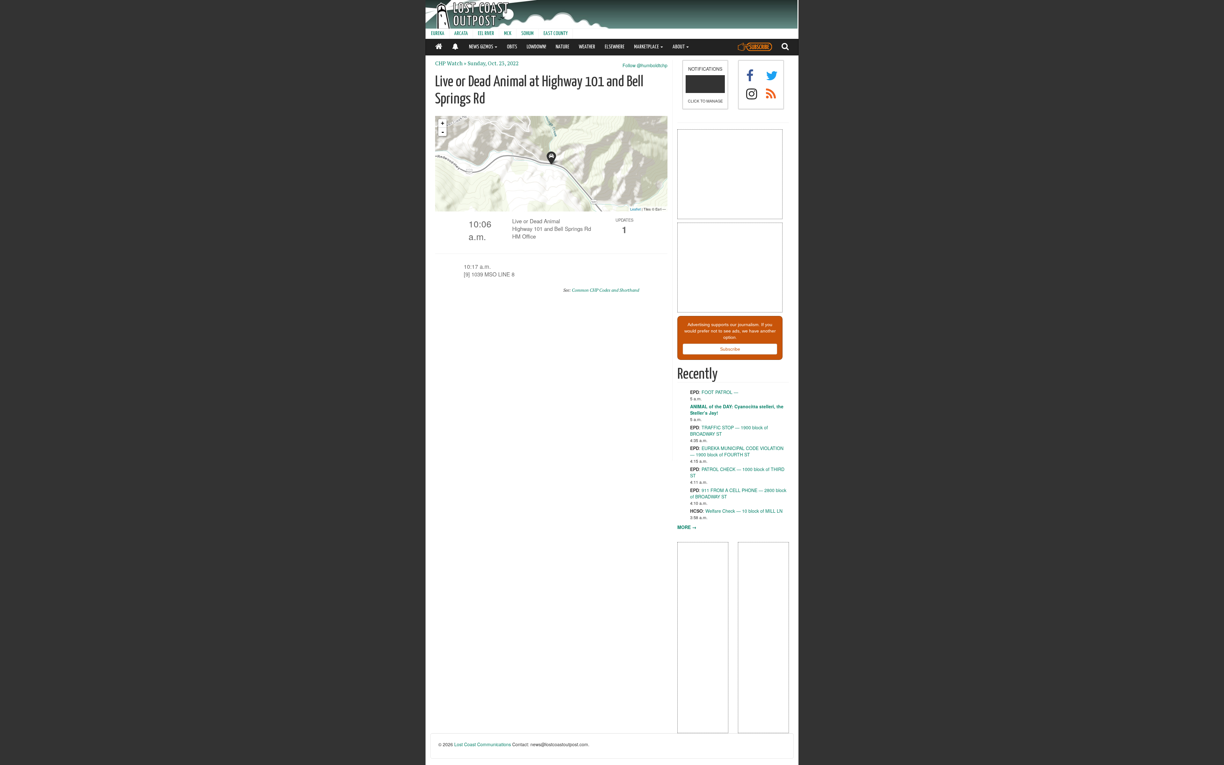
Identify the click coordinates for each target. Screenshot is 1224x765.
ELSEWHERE (614, 47)
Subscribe (730, 349)
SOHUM (527, 33)
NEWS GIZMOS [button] (481, 47)
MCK (507, 33)
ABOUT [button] (679, 47)
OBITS (512, 47)
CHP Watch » (450, 63)
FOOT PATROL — (720, 392)
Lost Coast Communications (482, 744)
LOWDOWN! (536, 47)
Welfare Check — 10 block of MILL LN (744, 511)
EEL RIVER (486, 33)
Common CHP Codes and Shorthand (605, 290)
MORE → (686, 527)
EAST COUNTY (555, 33)
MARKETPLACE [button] (647, 47)
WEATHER (587, 47)
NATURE (562, 47)
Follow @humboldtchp (645, 65)
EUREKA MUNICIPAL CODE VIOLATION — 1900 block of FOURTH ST (736, 451)
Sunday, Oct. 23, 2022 (493, 63)
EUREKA (437, 33)
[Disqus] (551, 379)
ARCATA (461, 33)
